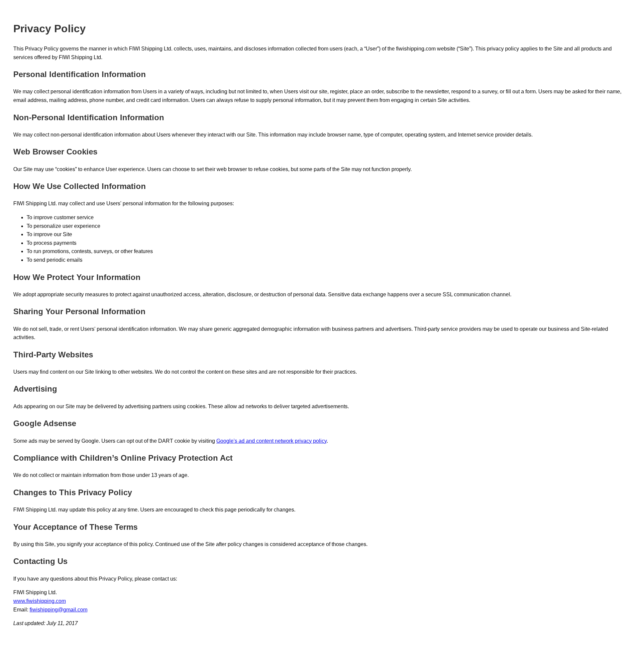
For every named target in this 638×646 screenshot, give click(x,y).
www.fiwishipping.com (39, 601)
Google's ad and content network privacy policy (271, 441)
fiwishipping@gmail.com (58, 609)
